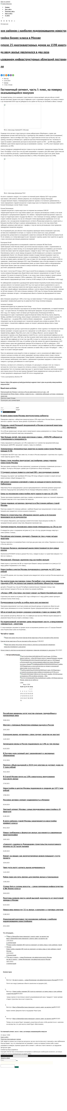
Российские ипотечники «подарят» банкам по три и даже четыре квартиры (29, 537)
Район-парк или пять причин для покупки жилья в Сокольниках (31, 877)
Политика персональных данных (11, 1039)
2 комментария (11, 943)
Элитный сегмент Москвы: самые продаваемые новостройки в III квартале (32, 810)
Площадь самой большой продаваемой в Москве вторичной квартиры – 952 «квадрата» (31, 426)
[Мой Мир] (15, 21)
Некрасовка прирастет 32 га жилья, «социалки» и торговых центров (33, 909)
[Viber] (9, 21)
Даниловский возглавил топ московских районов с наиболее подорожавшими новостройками (30, 920)
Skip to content (5, 2)
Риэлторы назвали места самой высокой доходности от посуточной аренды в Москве (33, 899)
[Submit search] (16, 1060)
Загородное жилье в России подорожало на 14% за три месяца (31, 744)
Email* (18, 410)
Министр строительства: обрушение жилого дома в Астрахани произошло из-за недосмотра (28, 516)
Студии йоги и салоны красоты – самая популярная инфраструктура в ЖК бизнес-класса (33, 887)
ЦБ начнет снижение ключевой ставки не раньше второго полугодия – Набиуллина (31, 483)
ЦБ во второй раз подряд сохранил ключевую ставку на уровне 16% (31, 612)
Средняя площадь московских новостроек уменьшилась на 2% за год (31, 526)
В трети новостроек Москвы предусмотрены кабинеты (25, 415)
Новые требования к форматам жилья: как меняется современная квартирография (32, 833)
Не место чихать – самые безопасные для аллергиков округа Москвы (28, 959)
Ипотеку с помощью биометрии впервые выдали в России (28, 725)
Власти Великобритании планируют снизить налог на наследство (26, 938)
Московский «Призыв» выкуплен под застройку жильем (25, 559)
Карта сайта (4, 1037)
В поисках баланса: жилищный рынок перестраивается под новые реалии (30, 549)
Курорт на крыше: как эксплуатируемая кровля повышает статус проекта (31, 857)
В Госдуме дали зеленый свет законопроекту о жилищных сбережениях (28, 754)
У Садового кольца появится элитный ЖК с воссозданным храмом (30, 472)
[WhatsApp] (12, 21)
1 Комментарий (11, 955)
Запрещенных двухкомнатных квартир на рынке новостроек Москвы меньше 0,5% (31, 449)
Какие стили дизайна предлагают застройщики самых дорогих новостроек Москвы (28, 461)
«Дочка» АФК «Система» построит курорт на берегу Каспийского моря (31, 593)
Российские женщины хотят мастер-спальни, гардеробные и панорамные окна (29, 714)
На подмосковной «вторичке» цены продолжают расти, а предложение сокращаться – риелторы (32, 622)
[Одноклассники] (4, 21)
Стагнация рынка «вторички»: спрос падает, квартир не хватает (31, 734)
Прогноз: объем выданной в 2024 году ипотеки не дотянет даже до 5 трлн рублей (33, 766)
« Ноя (21, 682)
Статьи (6, 83)
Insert (16, 1067)
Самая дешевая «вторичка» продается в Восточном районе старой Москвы (30, 504)
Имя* (17, 408)
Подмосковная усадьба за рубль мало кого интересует (25, 602)
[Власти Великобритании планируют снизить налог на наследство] (27, 936)
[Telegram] (7, 21)
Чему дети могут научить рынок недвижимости (24, 867)
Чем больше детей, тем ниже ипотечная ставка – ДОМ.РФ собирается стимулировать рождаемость (31, 438)
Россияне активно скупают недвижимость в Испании (26, 799)
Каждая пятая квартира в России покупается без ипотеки (19, 641)
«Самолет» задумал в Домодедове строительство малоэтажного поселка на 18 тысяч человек (32, 845)
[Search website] (5, 17)
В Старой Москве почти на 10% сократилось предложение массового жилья (29, 777)
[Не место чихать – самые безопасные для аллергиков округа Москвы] (29, 957)
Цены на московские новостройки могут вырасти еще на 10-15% (29, 493)
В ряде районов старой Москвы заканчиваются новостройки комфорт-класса (30, 822)
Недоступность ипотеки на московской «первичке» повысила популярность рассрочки (28, 650)
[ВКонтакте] (2, 21)
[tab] (9, 655)
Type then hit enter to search (37, 1056)
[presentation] (9, 655)
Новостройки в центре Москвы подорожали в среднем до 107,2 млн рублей (30, 570)
